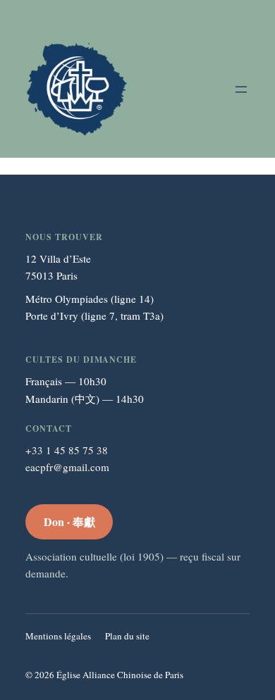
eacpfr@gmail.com (67, 467)
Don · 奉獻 (69, 521)
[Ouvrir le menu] (241, 89)
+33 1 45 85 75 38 (66, 450)
